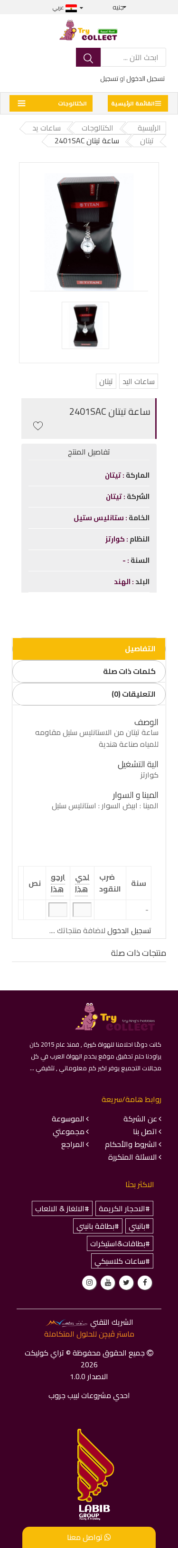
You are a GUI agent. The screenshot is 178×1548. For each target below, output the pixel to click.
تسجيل (109, 78)
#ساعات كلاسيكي (122, 1261)
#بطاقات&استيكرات (120, 1243)
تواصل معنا (85, 1537)
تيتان (106, 381)
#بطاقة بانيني (97, 1226)
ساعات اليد (138, 381)
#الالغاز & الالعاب (62, 1208)
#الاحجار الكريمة (124, 1208)
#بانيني (139, 1226)
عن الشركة (140, 1118)
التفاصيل (140, 648)
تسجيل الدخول (145, 78)
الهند (123, 581)
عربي (59, 7)
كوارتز (115, 539)
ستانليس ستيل (99, 518)
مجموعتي (68, 1131)
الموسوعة (68, 1118)
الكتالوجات (72, 103)
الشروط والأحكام (131, 1144)
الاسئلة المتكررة (132, 1157)
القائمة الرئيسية (133, 103)
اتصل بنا (145, 1131)
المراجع (72, 1144)
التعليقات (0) (134, 694)
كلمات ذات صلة (129, 671)
